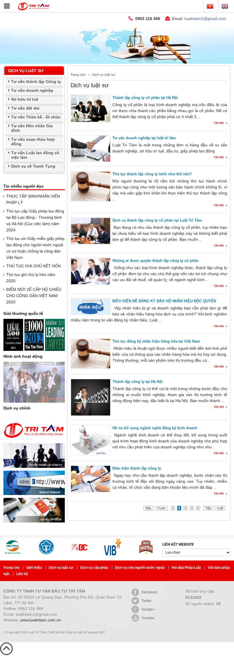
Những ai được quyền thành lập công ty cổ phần (155, 261)
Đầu (148, 508)
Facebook (149, 592)
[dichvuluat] (117, 62)
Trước (161, 508)
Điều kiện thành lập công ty (136, 468)
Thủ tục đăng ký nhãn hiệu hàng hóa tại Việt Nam (156, 341)
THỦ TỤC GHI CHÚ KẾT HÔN (33, 266)
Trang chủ (78, 74)
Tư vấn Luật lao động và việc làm (35, 155)
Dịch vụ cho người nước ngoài (140, 568)
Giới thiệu (34, 568)
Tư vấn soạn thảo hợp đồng (33, 141)
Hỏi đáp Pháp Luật (187, 568)
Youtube (148, 618)
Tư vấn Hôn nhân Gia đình (32, 128)
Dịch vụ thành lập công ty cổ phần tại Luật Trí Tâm (157, 220)
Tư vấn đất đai (25, 108)
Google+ (148, 609)
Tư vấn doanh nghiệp (32, 90)
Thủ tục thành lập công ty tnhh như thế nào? (152, 174)
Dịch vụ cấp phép (94, 568)
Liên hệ (22, 574)
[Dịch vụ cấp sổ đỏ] (34, 524)
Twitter (147, 601)
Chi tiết (219, 122)
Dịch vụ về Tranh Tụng (33, 166)
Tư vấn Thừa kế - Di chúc (35, 117)
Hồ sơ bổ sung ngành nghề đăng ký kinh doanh (154, 428)
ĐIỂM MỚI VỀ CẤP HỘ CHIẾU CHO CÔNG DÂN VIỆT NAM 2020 (33, 295)
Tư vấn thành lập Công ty (36, 81)
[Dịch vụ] (34, 442)
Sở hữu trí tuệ (24, 99)
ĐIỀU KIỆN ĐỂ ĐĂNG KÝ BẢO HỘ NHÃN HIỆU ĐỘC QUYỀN (164, 301)
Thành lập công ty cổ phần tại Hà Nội (145, 98)
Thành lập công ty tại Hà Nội (137, 381)
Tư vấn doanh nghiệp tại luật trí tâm (144, 138)
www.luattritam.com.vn (40, 620)
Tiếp (208, 508)
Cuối (220, 508)
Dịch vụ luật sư (103, 74)
